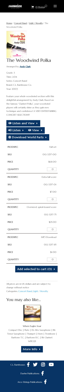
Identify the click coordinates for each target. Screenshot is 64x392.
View (35, 130)
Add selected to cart (34, 269)
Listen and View (23, 123)
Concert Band (20, 23)
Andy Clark (25, 66)
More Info (30, 349)
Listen (16, 130)
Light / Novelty (36, 23)
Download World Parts (27, 137)
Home (9, 23)
